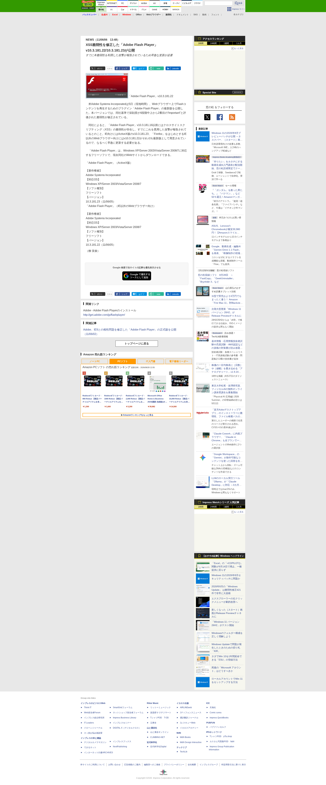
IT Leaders (89, 723)
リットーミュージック (160, 707)
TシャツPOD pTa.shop (221, 736)
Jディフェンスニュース (190, 712)
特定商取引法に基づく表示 (233, 764)
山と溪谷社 (152, 728)
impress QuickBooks (219, 717)
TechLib (183, 751)
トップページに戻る (136, 343)
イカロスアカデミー (189, 728)
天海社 (213, 707)
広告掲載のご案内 (132, 764)
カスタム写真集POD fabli (222, 741)
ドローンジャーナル (93, 728)
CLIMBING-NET (157, 737)
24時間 (213, 43)
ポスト (100, 68)
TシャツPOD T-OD (159, 717)
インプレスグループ (209, 764)
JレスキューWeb (187, 723)
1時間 (200, 43)
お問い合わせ (114, 764)
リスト (110, 68)
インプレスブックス (122, 741)
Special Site (209, 92)
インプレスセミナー (122, 723)
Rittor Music (153, 703)
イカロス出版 (183, 703)
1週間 (226, 43)
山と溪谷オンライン (159, 732)
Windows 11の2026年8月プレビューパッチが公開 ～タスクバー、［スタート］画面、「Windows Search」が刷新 (226, 140)
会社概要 (192, 764)
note (158, 68)
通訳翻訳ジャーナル (189, 717)
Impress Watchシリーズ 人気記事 (221, 502)
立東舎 (153, 723)
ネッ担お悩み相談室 (93, 733)
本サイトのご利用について (92, 764)
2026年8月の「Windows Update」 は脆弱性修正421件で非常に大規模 (226, 590)
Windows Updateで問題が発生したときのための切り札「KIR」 (227, 647)
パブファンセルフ (218, 727)
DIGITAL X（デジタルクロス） (127, 728)
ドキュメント (182, 14)
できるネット (90, 747)
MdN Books (185, 737)
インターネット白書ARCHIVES (98, 752)
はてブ (141, 68)
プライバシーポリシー (174, 764)
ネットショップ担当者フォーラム (128, 712)
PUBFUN (210, 723)
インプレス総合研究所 (94, 717)
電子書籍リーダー (178, 361)
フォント (215, 14)
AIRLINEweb (186, 707)
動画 (204, 14)
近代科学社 (152, 742)
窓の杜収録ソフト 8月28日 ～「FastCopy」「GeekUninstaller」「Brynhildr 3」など (216, 278)
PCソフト (122, 361)
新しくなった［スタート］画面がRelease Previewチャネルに (227, 613)
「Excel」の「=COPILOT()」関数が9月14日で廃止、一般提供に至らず (227, 566)
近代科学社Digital (158, 746)
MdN (179, 733)
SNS (195, 14)
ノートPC (94, 361)
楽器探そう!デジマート (160, 712)
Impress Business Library (124, 717)
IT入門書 (150, 361)
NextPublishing (120, 746)
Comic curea (215, 712)
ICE (208, 703)
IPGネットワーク (214, 732)
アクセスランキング (213, 38)
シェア (124, 68)
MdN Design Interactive (191, 742)
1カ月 (239, 43)
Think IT (87, 707)
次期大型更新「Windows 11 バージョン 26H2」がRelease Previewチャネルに (226, 312)
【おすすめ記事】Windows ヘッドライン (223, 556)
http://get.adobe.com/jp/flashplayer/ (104, 314)
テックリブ (182, 747)
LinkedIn (175, 68)
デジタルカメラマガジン (95, 742)
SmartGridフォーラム (122, 707)
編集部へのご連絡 (152, 764)
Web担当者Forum (92, 712)
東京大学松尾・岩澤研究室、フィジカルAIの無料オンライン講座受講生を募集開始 (227, 389)
